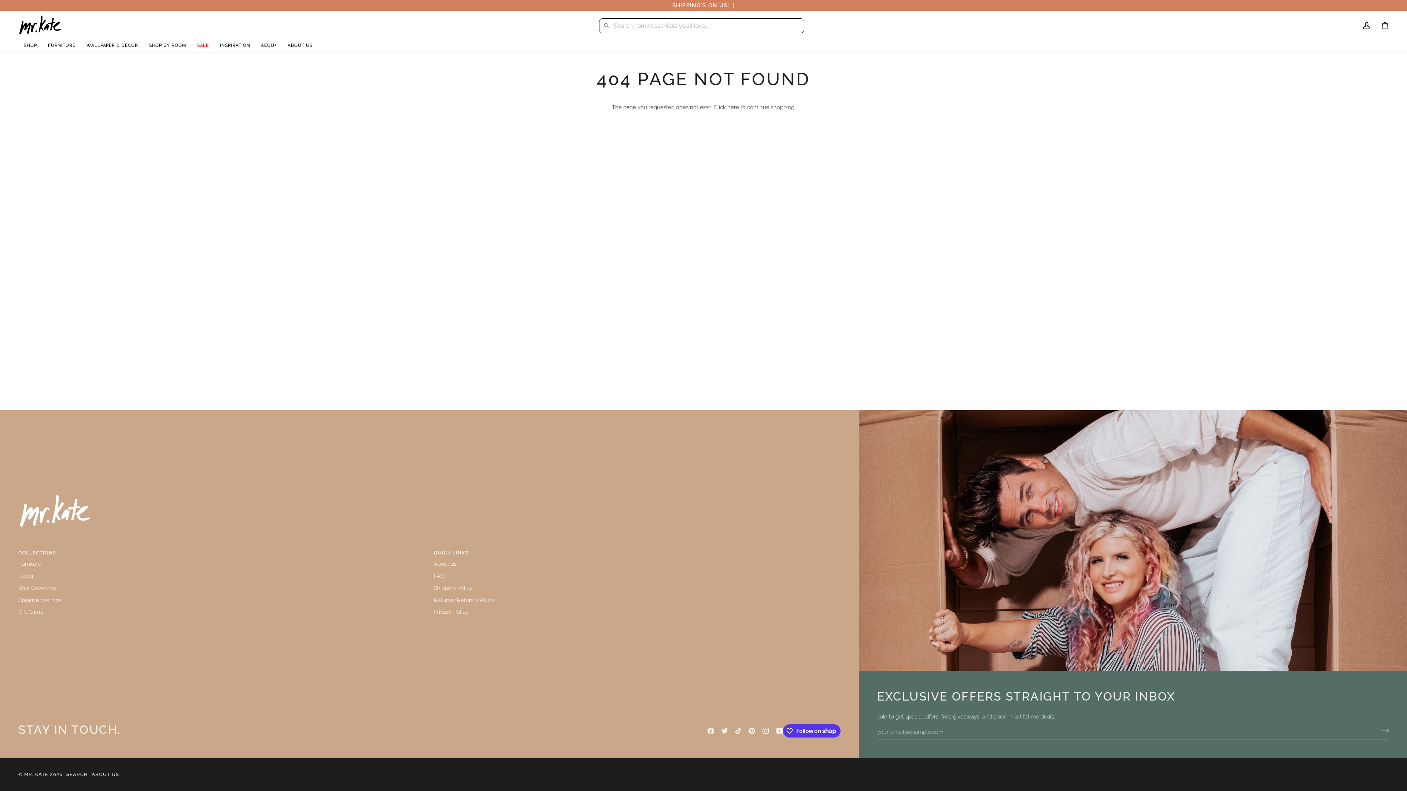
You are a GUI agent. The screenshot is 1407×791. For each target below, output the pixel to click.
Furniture (29, 564)
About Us (105, 774)
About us (445, 564)
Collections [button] (37, 553)
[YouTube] (779, 731)
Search (77, 774)
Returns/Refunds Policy (464, 600)
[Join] (1383, 731)
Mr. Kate (36, 774)
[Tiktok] (738, 731)
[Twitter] (724, 731)
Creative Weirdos (40, 600)
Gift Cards (30, 612)
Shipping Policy (453, 588)
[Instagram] (765, 731)
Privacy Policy (451, 612)
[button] (30, 46)
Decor (26, 576)
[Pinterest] (752, 731)
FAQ (439, 576)
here (733, 107)
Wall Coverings (37, 588)
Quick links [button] (451, 553)
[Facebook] (711, 731)
